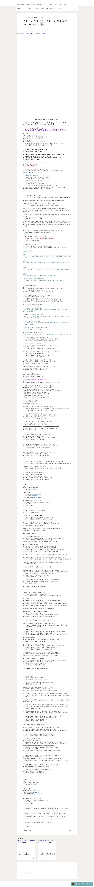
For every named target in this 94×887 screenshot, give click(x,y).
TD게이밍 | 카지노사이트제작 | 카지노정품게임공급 (26, 853)
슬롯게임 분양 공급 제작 (47, 822)
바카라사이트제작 (65, 808)
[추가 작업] (70, 17)
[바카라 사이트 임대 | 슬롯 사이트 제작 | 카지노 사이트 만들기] (47, 845)
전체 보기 (75, 837)
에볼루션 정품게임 (37, 818)
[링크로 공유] (33, 826)
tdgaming (33, 813)
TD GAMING (51, 810)
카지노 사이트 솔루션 (50, 8)
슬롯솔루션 (35, 810)
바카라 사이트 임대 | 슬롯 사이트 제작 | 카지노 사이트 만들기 (47, 853)
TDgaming (26, 813)
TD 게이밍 (58, 810)
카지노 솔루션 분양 (28, 818)
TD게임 (63, 810)
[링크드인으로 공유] (30, 826)
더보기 (59, 8)
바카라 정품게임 (47, 818)
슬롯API (58, 816)
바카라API (64, 816)
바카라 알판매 (42, 816)
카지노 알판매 (46, 813)
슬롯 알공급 (43, 808)
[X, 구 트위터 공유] (27, 826)
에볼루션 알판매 (62, 813)
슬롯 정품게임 (62, 818)
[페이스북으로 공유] (24, 826)
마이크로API (54, 818)
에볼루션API (54, 813)
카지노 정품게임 (27, 816)
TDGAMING (39, 813)
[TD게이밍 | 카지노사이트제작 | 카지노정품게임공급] (26, 845)
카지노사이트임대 (42, 810)
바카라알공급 (36, 808)
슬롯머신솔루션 (27, 810)
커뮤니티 (31, 8)
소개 (25, 8)
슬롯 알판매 (50, 808)
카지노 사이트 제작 (39, 8)
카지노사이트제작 (27, 808)
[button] (44, 4)
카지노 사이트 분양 (51, 816)
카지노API (35, 816)
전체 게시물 (19, 8)
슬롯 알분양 (57, 808)
